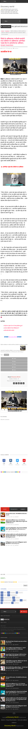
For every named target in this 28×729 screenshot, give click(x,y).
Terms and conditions (22, 720)
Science (17, 600)
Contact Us (14, 722)
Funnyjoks (20, 592)
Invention (7, 31)
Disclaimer (14, 720)
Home (2, 31)
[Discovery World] (14, 383)
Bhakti (5, 592)
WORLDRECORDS (7, 602)
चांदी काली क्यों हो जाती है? (9, 330)
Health (5, 595)
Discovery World (12, 717)
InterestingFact (14, 595)
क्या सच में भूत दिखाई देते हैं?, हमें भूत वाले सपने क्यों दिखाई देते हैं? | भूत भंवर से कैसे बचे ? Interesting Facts (16, 528)
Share (14, 361)
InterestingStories (7, 597)
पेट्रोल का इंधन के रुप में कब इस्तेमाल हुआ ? (13, 325)
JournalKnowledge (8, 600)
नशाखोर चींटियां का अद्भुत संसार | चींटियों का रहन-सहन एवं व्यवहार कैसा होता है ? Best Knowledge (16, 661)
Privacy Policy (9, 720)
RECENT (5, 509)
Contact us (24, 611)
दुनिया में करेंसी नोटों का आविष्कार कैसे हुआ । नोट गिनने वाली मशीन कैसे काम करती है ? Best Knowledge (16, 668)
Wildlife (24, 600)
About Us (3, 720)
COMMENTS (22, 509)
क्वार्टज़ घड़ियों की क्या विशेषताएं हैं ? (11, 328)
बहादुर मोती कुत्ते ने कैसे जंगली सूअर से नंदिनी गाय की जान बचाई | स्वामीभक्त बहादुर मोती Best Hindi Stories (16, 655)
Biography (12, 592)
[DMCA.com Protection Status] (5, 620)
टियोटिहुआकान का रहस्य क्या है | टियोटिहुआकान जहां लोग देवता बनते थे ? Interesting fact (16, 543)
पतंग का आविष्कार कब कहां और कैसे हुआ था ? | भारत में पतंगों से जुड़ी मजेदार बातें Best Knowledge (15, 648)
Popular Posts (14, 509)
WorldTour (16, 602)
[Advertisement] (14, 491)
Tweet (14, 358)
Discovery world (7, 6)
